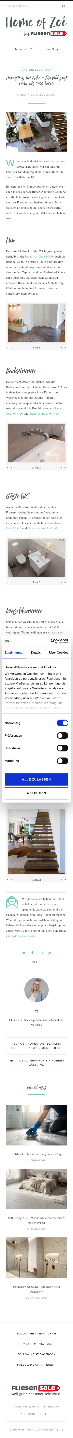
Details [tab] (36, 652)
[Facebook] (32, 953)
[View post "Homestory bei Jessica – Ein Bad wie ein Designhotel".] (36, 1257)
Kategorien (21, 49)
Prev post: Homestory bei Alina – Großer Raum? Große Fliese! (36, 1045)
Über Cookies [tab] (58, 652)
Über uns (21, 1406)
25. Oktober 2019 (43, 95)
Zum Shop (52, 49)
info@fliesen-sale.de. (23, 936)
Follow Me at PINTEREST (36, 1364)
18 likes (38, 962)
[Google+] (41, 953)
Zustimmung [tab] (14, 652)
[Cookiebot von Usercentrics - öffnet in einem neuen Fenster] (51, 641)
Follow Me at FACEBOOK (37, 1354)
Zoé (21, 95)
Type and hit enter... (18, 6)
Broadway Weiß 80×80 (42, 528)
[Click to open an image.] (36, 132)
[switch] (62, 735)
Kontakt (35, 1406)
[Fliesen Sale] (36, 26)
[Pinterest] (49, 953)
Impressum (51, 1406)
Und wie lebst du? (36, 70)
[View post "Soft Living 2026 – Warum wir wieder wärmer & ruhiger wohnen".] (36, 1189)
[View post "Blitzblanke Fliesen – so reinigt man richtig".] (36, 1125)
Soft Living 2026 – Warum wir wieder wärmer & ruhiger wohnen (36, 1220)
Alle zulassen (36, 779)
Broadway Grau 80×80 (39, 256)
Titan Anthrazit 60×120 (44, 413)
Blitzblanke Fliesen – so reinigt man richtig (36, 1154)
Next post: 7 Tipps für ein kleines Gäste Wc (36, 1062)
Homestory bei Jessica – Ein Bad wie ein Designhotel (36, 1289)
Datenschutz (28, 1414)
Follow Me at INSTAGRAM (36, 1333)
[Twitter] (23, 953)
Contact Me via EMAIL (36, 1344)
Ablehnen (36, 793)
